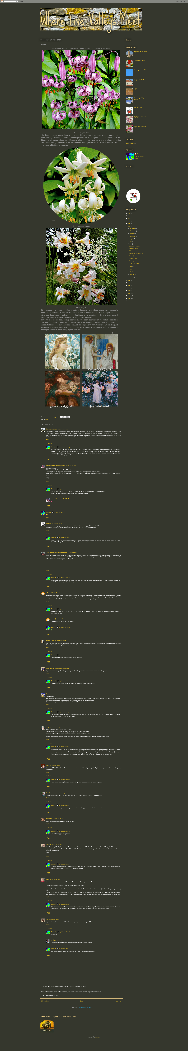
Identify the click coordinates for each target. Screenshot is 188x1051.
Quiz (135, 89)
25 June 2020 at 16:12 (64, 904)
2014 (129, 293)
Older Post (117, 1001)
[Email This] (61, 417)
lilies (46, 420)
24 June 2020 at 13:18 (64, 537)
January (132, 277)
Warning (131, 261)
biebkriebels (49, 819)
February (132, 274)
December (132, 228)
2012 (129, 298)
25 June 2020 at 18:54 (54, 919)
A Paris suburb (138, 107)
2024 (129, 216)
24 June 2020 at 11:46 (63, 429)
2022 (129, 221)
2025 (129, 213)
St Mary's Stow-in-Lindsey (139, 80)
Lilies (130, 251)
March (131, 272)
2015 (129, 290)
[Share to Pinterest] (69, 417)
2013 (129, 296)
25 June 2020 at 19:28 (64, 932)
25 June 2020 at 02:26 (75, 499)
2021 (129, 223)
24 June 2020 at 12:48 (57, 523)
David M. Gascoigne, (51, 429)
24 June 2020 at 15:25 (63, 668)
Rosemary (53, 447)
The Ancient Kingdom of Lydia (140, 52)
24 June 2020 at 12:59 (71, 552)
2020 (129, 226)
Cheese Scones (133, 258)
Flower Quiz (132, 256)
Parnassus (48, 844)
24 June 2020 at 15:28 (54, 694)
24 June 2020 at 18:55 (64, 746)
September (133, 236)
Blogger (97, 1037)
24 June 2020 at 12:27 (59, 512)
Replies (50, 443)
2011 (129, 301)
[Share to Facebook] (67, 417)
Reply (47, 439)
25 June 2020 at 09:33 (64, 805)
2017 (129, 285)
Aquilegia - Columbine (140, 117)
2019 (129, 280)
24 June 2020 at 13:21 (64, 578)
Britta (47, 879)
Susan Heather (50, 793)
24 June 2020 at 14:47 (54, 593)
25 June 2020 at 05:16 (55, 765)
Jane (47, 593)
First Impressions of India (141, 70)
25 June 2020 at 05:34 (59, 793)
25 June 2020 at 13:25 (57, 844)
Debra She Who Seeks (52, 668)
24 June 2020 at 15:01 (64, 609)
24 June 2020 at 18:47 (64, 681)
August (132, 239)
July (131, 241)
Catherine (48, 523)
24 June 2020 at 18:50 (64, 712)
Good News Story (134, 263)
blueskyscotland (55, 940)
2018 (129, 283)
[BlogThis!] (63, 417)
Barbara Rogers (50, 640)
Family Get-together (134, 246)
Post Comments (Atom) (85, 1007)
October (132, 233)
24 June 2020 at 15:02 (64, 655)
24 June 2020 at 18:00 (59, 619)
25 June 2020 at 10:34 (58, 819)
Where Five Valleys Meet (90, 19)
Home (82, 1001)
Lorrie (47, 765)
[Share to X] (65, 417)
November (133, 231)
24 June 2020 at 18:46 (64, 627)
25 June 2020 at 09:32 (64, 779)
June (131, 244)
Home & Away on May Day (140, 127)
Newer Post (45, 1001)
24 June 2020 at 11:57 (71, 466)
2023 (129, 218)
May (131, 267)
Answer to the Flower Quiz (136, 253)
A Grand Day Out (134, 248)
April (131, 269)
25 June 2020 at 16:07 (64, 864)
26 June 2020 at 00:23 (65, 940)
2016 (129, 288)
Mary (47, 727)
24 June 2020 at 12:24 (64, 447)
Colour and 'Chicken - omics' (140, 61)
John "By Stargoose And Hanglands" (56, 552)
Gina (47, 694)
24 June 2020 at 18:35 (54, 727)
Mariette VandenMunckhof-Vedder (55, 466)
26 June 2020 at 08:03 (64, 948)
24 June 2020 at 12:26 (64, 489)
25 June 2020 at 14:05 (55, 879)
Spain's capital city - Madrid (139, 98)
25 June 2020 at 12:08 (64, 831)
